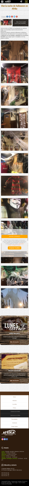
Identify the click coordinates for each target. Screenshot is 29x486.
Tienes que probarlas (14, 333)
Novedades (14, 419)
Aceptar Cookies (14, 248)
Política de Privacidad (6, 484)
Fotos (14, 408)
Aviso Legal (15, 482)
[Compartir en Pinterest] (17, 17)
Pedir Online (14, 426)
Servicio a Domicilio (14, 371)
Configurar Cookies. (16, 245)
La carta (14, 404)
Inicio (14, 397)
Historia (15, 400)
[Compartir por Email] (14, 17)
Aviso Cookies (21, 482)
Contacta (14, 423)
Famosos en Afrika (15, 415)
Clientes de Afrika (15, 411)
